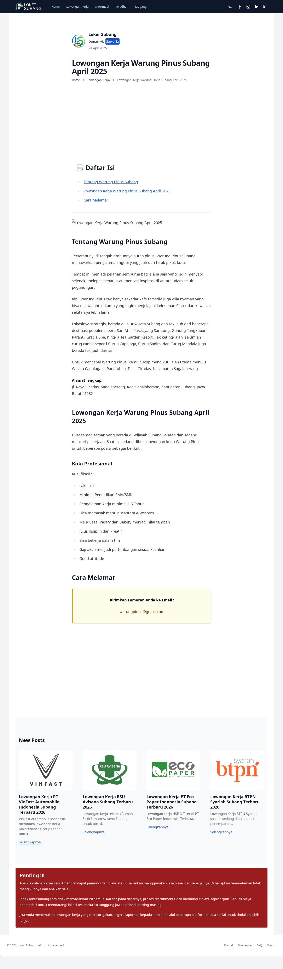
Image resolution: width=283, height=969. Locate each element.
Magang (141, 6)
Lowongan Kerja (77, 6)
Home (56, 6)
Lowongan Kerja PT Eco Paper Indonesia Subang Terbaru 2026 (171, 802)
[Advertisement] (141, 114)
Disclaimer (246, 945)
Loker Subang (102, 34)
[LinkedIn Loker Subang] (257, 6)
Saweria (112, 41)
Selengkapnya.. (30, 842)
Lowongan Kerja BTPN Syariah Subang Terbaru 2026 (235, 802)
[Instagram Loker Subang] (248, 6)
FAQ (260, 945)
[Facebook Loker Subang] (240, 6)
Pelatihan (121, 6)
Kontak (229, 945)
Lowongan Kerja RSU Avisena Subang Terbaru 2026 (108, 802)
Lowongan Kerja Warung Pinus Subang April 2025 (127, 190)
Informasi (102, 6)
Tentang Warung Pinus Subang (111, 181)
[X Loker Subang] (264, 6)
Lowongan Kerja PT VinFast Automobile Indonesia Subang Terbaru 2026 (39, 804)
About (271, 945)
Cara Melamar (96, 200)
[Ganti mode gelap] (230, 6)
